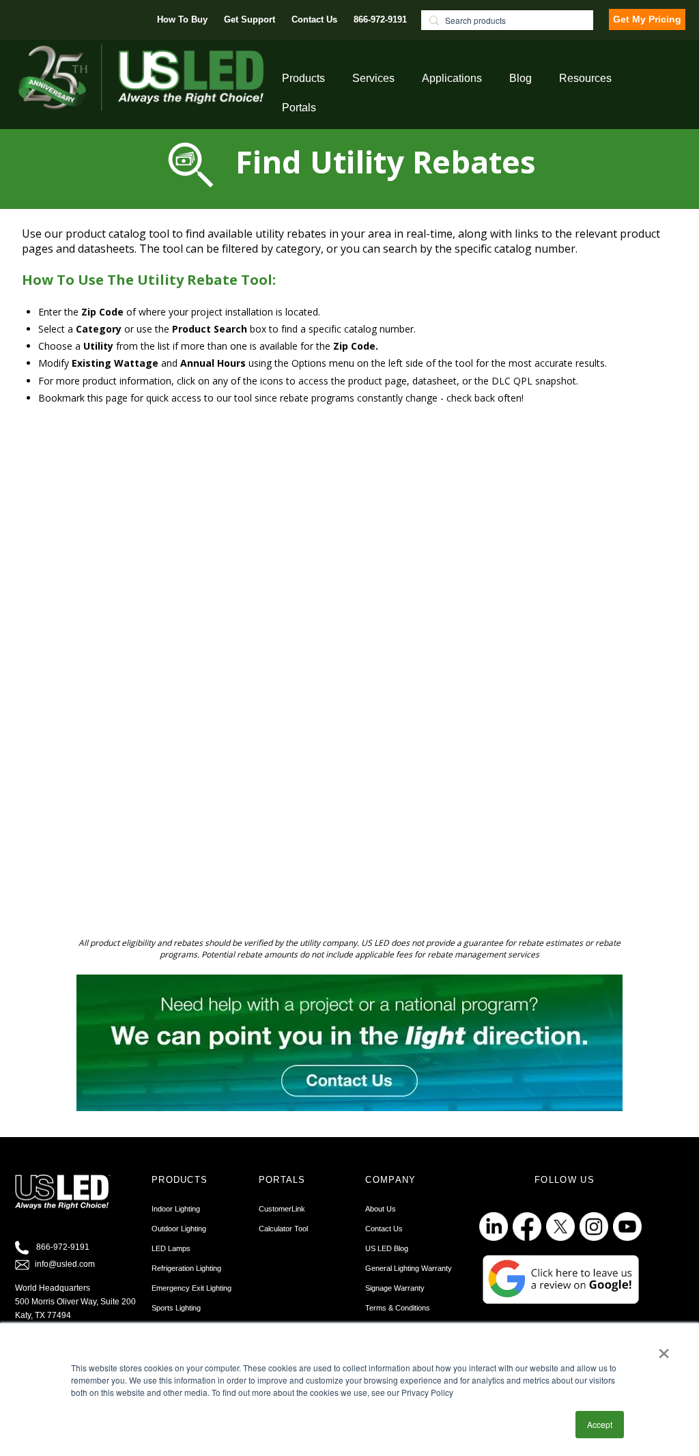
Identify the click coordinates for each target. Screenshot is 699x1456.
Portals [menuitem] (299, 107)
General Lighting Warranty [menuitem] (408, 1268)
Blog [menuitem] (520, 78)
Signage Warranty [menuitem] (395, 1288)
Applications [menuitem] (452, 78)
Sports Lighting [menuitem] (176, 1308)
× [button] (664, 1349)
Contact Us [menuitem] (314, 19)
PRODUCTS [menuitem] (180, 1180)
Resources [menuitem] (585, 78)
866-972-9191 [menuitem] (380, 19)
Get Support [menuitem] (249, 19)
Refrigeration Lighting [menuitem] (186, 1268)
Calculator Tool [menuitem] (283, 1228)
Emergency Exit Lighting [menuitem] (191, 1288)
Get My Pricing (647, 19)
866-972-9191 (62, 1247)
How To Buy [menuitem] (182, 19)
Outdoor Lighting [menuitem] (179, 1228)
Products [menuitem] (303, 78)
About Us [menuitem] (380, 1209)
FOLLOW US (564, 1180)
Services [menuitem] (373, 78)
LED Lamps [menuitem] (171, 1248)
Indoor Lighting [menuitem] (176, 1209)
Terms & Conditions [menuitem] (397, 1308)
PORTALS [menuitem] (282, 1180)
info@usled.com (65, 1264)
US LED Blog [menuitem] (386, 1248)
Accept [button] (599, 1424)
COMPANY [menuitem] (390, 1180)
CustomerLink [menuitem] (282, 1209)
